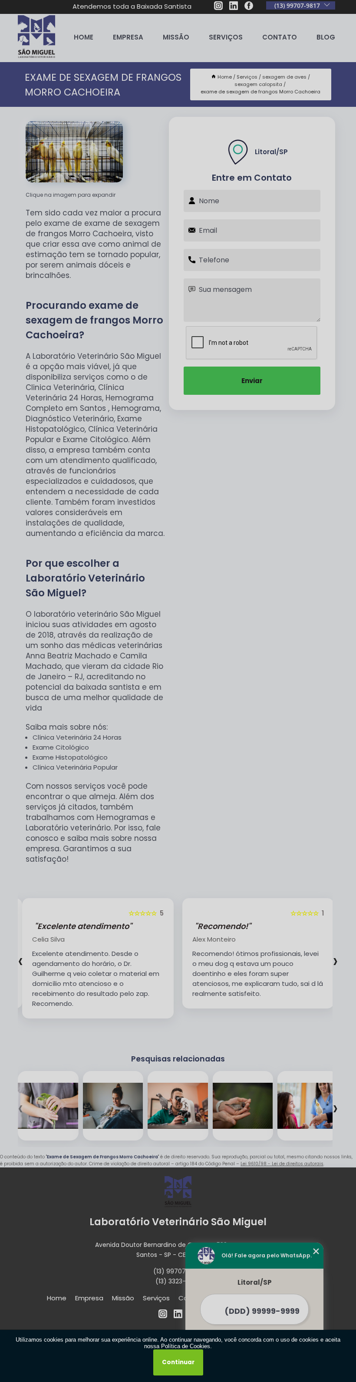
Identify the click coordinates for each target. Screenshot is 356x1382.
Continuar (178, 1362)
